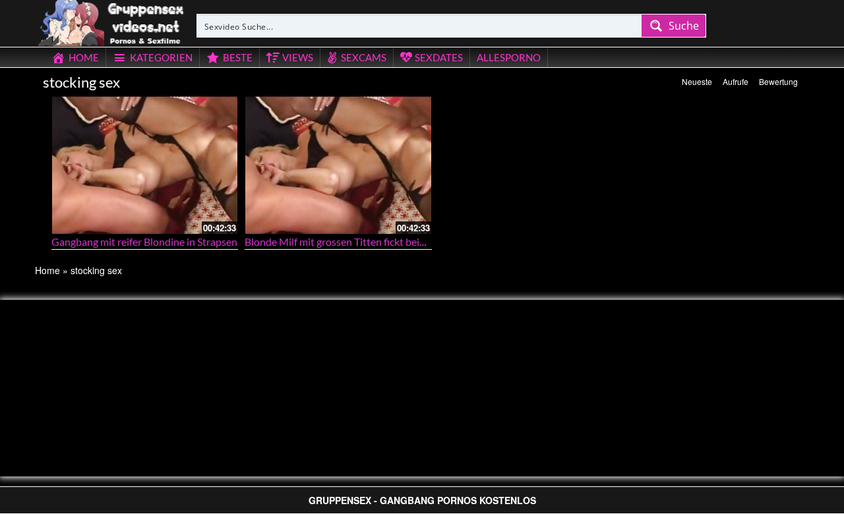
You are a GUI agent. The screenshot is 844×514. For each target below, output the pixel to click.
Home (47, 270)
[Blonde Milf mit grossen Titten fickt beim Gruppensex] (338, 164)
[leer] (112, 21)
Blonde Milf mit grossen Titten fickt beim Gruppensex (365, 241)
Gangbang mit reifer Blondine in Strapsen (144, 241)
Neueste (697, 81)
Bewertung (778, 81)
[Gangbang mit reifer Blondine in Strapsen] (145, 164)
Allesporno (509, 57)
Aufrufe (735, 81)
